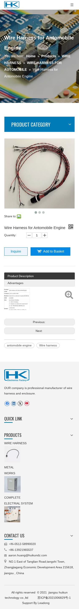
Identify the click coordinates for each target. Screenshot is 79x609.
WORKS (9, 473)
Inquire (16, 251)
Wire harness (48, 345)
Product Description (21, 276)
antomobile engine (19, 345)
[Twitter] (20, 403)
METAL (9, 467)
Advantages (15, 283)
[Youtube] (26, 403)
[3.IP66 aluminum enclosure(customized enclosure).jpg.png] (12, 484)
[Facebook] (7, 403)
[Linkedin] (13, 403)
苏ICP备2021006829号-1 (54, 597)
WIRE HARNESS (15, 443)
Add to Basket (53, 251)
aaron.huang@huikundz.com (27, 555)
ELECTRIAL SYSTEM (18, 503)
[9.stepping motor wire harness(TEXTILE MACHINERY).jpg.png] (12, 454)
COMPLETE (12, 497)
